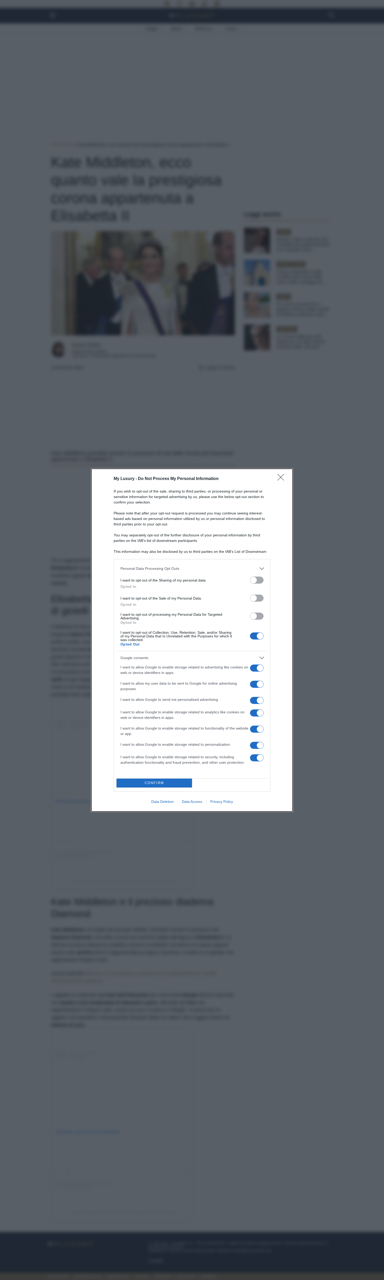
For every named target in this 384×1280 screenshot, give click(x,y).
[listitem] (192, 568)
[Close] (282, 479)
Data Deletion (162, 801)
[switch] (257, 580)
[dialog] (192, 640)
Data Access (192, 801)
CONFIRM (154, 783)
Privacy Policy (221, 801)
